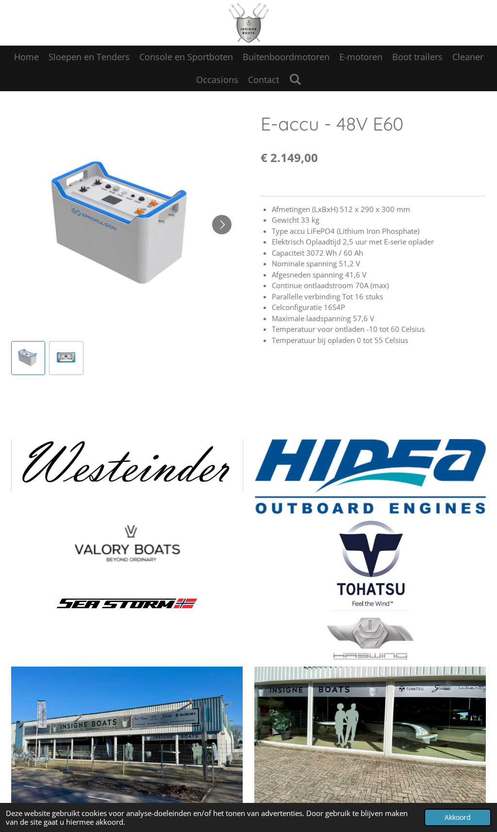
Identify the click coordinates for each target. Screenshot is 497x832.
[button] (28, 358)
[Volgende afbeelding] (222, 224)
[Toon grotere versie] (127, 604)
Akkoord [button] (458, 817)
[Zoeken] (295, 79)
